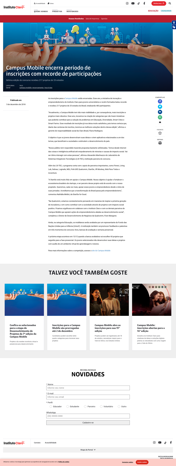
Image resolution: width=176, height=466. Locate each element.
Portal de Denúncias (166, 458)
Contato (37, 443)
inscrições (48, 88)
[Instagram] (127, 3)
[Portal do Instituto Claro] (14, 7)
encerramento (38, 88)
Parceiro (91, 406)
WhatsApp (51, 412)
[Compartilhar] (160, 101)
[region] (88, 462)
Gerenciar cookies (127, 462)
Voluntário (108, 406)
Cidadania (166, 11)
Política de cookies (63, 462)
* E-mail (49, 393)
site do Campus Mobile (101, 251)
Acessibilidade (40, 3)
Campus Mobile (71, 98)
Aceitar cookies (142, 462)
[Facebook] (144, 3)
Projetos (57, 11)
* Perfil (49, 402)
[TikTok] (138, 3)
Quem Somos (41, 11)
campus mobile (25, 88)
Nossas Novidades (76, 19)
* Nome (49, 384)
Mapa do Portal (86, 450)
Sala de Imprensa (92, 19)
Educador (57, 406)
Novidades (72, 11)
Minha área (157, 3)
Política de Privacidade (165, 456)
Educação (153, 11)
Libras (51, 3)
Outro (123, 406)
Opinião (104, 19)
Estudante (74, 406)
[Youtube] (133, 3)
